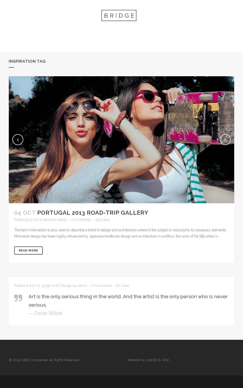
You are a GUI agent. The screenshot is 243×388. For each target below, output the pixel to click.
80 (122, 285)
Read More (28, 250)
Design (66, 286)
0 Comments (81, 220)
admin (62, 220)
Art (57, 286)
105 (103, 219)
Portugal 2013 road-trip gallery (92, 212)
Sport (47, 220)
